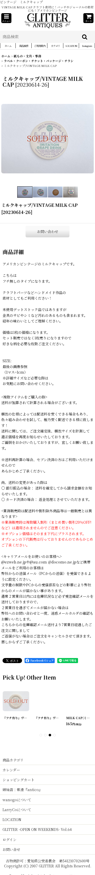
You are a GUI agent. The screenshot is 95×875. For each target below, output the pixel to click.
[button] (6, 18)
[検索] (85, 37)
